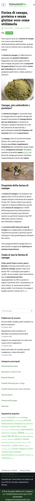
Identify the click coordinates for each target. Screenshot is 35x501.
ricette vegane (19, 448)
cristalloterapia (14, 430)
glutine (9, 33)
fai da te (12, 436)
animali (11, 417)
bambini (19, 423)
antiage (24, 417)
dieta (21, 432)
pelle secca (18, 445)
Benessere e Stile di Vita (11, 372)
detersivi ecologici (9, 433)
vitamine (6, 458)
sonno (16, 455)
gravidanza (4, 439)
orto (11, 445)
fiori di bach (22, 436)
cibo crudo (21, 426)
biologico (5, 426)
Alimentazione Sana (22, 28)
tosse (32, 455)
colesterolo (4, 430)
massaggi (17, 442)
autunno (11, 423)
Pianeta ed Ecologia (9, 400)
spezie (22, 455)
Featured (4, 406)
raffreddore (4, 449)
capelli (13, 426)
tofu (25, 291)
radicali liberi (27, 445)
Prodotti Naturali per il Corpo (12, 383)
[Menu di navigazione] (3, 4)
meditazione (24, 442)
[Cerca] (34, 4)
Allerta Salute (6, 395)
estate (4, 436)
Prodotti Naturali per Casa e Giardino (16, 389)
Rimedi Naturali (7, 377)
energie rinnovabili (28, 433)
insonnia (4, 442)
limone (12, 442)
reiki (9, 449)
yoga (12, 458)
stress (27, 455)
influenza (10, 439)
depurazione (27, 429)
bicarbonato (28, 424)
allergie (4, 417)
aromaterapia (18, 420)
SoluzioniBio (8, 28)
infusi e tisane (21, 439)
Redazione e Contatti (9, 470)
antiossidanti (7, 420)
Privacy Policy (25, 470)
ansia (18, 417)
